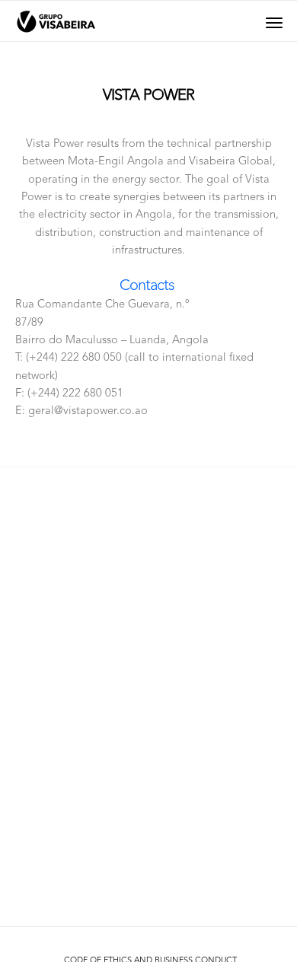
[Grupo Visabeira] (56, 21)
